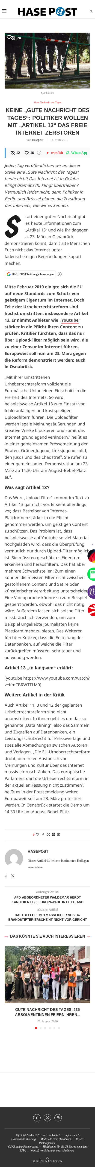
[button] (8, 987)
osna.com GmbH (50, 1135)
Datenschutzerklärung (23, 1139)
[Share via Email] (58, 835)
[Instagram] (58, 1117)
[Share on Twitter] (48, 835)
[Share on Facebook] (43, 835)
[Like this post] (37, 835)
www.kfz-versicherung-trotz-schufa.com (52, 1150)
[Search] (91, 11)
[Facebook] (37, 1117)
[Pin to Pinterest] (53, 835)
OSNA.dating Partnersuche (23, 1146)
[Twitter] (47, 1117)
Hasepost (37, 140)
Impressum (71, 1135)
